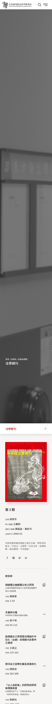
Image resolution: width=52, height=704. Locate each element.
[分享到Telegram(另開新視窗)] (26, 558)
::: (34, 4)
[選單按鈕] (45, 4)
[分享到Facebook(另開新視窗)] (7, 558)
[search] (39, 4)
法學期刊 (11, 363)
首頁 (7, 359)
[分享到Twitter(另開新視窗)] (19, 558)
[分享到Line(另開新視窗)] (13, 558)
